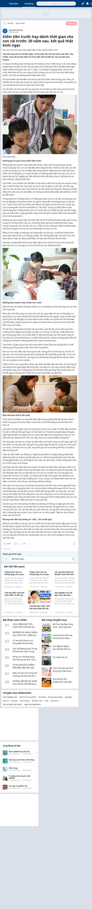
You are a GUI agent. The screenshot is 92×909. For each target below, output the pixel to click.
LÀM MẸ (10, 23)
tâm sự (6, 701)
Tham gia (71, 23)
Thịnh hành (13, 4)
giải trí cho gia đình (27, 697)
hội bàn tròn (37, 701)
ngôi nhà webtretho (32, 704)
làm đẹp (68, 697)
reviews (14, 701)
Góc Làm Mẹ (20, 23)
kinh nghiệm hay (10, 697)
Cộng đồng (28, 4)
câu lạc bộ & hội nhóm (12, 704)
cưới (46, 701)
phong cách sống (55, 697)
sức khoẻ (42, 697)
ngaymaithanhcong (16, 30)
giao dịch (54, 701)
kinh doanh (24, 701)
